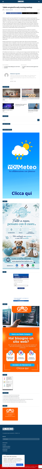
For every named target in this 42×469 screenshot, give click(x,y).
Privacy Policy (5, 449)
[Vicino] (23, 455)
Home (3, 4)
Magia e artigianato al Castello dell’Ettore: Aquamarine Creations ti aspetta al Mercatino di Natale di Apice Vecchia (18, 399)
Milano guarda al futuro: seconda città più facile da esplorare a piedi (21, 105)
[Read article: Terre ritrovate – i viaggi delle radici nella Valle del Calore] (11, 93)
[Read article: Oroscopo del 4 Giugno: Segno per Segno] (8, 106)
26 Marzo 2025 (31, 112)
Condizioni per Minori (6, 446)
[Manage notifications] (2, 467)
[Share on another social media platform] (38, 13)
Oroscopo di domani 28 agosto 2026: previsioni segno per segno (11, 397)
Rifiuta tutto (13, 464)
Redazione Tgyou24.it (9, 9)
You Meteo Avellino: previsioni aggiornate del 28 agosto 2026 (11, 396)
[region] (13, 461)
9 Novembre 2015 (17, 9)
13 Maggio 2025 (18, 106)
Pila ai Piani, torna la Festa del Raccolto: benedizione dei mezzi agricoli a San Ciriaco (14, 400)
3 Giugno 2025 (5, 112)
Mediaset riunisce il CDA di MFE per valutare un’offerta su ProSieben (33, 110)
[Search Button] (38, 1)
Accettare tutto (19, 464)
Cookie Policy (5, 450)
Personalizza (6, 464)
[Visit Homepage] (21, 1)
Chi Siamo (4, 444)
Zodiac (11, 389)
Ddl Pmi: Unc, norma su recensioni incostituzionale (30, 98)
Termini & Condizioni (6, 447)
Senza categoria (7, 4)
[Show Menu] (3, 1)
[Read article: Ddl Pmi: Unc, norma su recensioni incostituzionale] (30, 93)
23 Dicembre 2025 (5, 101)
